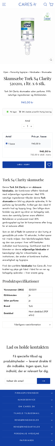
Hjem (6, 72)
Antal (27, 120)
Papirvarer (27, 440)
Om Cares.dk (26, 406)
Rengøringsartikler (27, 426)
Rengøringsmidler (27, 420)
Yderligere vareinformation (27, 324)
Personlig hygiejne (19, 72)
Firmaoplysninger (27, 393)
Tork (31, 306)
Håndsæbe (35, 72)
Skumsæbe (47, 72)
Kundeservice (27, 399)
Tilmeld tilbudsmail (27, 413)
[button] (49, 164)
